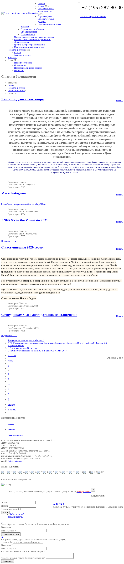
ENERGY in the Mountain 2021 (24, 220)
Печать (119, 100)
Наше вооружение (23, 63)
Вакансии (19, 70)
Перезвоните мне (11, 534)
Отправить (8, 561)
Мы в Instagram (13, 193)
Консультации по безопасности (29, 47)
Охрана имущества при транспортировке (34, 37)
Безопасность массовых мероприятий (32, 39)
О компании (20, 65)
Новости (11, 429)
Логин (4, 502)
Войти (5, 512)
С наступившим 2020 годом (22, 247)
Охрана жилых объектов (32, 29)
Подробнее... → (9, 241)
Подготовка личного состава (28, 68)
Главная (41, 3)
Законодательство (22, 55)
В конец (12, 409)
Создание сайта (115, 507)
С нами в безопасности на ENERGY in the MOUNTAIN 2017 (37, 351)
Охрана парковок (29, 32)
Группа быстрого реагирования (29, 45)
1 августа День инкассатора (22, 99)
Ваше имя (7, 527)
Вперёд (11, 404)
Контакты (12, 57)
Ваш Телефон (8, 531)
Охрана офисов (45, 16)
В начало (12, 355)
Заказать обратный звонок (93, 16)
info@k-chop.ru (15, 461)
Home (10, 85)
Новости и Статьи (16, 90)
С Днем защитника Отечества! (23, 348)
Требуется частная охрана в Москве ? (26, 340)
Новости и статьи (16, 50)
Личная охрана (21, 42)
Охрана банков (28, 34)
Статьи (17, 52)
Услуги (41, 6)
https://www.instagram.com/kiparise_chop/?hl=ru (23, 204)
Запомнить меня (9, 509)
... (9, 384)
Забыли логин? (17, 514)
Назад (10, 361)
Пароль (4, 506)
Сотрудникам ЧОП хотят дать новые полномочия (39, 315)
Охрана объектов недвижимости (46, 9)
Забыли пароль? (15, 517)
